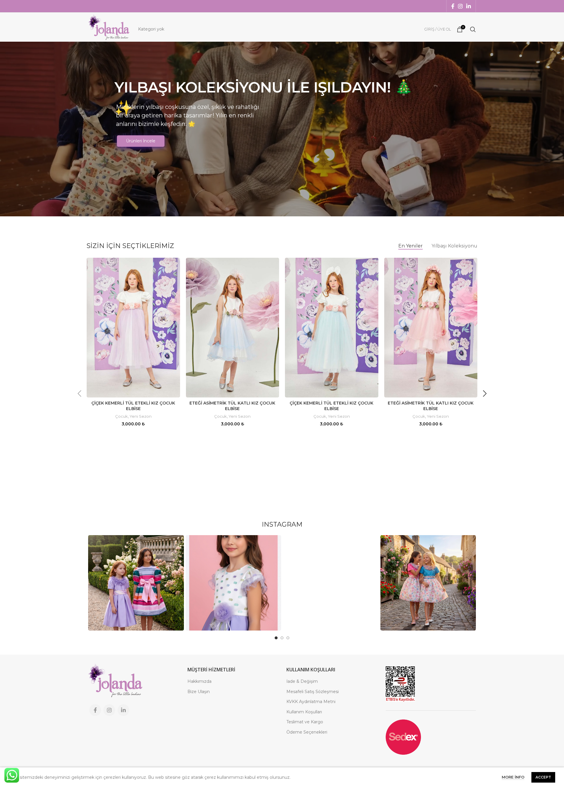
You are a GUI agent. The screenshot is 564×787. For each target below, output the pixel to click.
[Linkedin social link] (468, 6)
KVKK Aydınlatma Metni (310, 701)
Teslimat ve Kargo (304, 721)
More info (513, 777)
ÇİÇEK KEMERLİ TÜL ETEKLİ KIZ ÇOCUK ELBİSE (133, 406)
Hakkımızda (199, 681)
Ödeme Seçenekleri (306, 732)
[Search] (473, 29)
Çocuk (121, 416)
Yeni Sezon (141, 416)
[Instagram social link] (460, 6)
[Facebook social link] (452, 6)
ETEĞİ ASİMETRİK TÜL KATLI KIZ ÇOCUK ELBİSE (232, 406)
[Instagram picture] (136, 583)
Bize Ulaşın (198, 691)
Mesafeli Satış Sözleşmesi (312, 691)
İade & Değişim (302, 681)
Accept (543, 777)
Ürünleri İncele (140, 141)
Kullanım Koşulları (304, 711)
